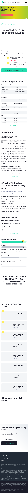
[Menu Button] (26, 2)
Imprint (3, 460)
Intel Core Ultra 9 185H (9, 170)
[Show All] (14, 233)
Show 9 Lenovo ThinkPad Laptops (13, 70)
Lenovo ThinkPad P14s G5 (8, 24)
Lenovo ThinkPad (14, 23)
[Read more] (14, 126)
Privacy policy (4, 458)
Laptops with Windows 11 (10, 140)
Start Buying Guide (8, 443)
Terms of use (4, 455)
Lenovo (6, 23)
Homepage (2, 23)
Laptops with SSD (5, 292)
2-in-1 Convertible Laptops (8, 298)
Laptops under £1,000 (6, 295)
